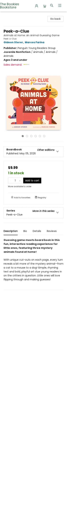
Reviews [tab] (52, 231)
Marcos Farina (34, 42)
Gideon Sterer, (14, 42)
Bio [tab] (25, 231)
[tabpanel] (33, 264)
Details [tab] (37, 231)
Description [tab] (11, 231)
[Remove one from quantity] (10, 180)
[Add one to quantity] (20, 180)
